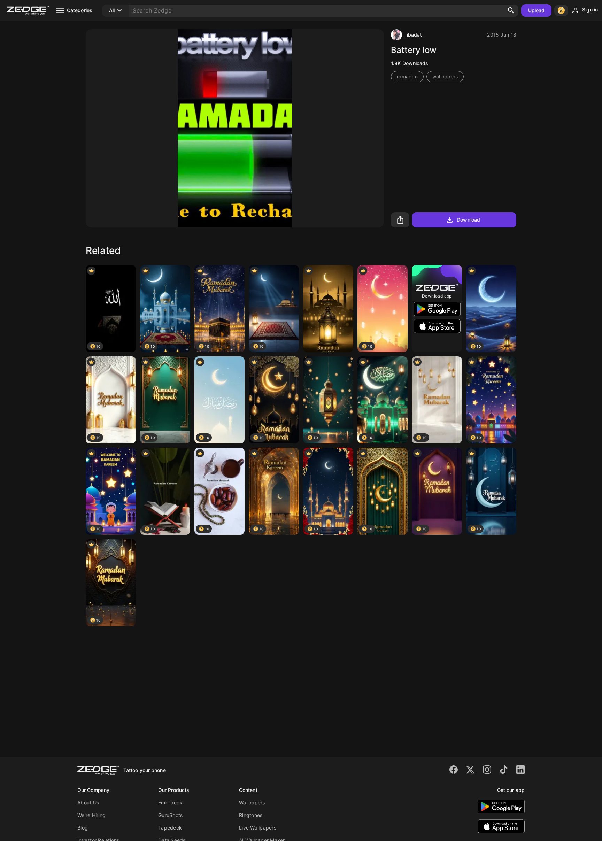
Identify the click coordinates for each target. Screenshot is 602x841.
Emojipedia (171, 802)
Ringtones (250, 815)
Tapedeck (170, 828)
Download (468, 220)
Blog (82, 828)
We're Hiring (91, 815)
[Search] (511, 10)
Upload (536, 10)
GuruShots (170, 815)
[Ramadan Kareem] (328, 308)
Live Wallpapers (257, 828)
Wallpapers (252, 802)
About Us (88, 802)
